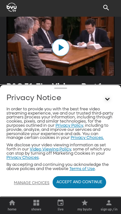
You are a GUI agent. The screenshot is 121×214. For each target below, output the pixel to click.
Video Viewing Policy (50, 149)
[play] (60, 47)
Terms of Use (82, 169)
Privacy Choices (22, 158)
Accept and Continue (79, 182)
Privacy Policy (69, 126)
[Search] (106, 7)
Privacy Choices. (87, 138)
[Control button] (107, 99)
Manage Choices (31, 183)
